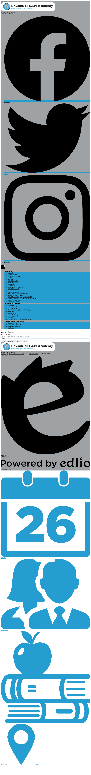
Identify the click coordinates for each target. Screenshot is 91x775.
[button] (9, 271)
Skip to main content (6, 1)
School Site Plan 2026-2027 (16, 295)
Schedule (10, 279)
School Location (12, 274)
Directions (38, 764)
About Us (10, 273)
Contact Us (11, 277)
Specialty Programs (13, 292)
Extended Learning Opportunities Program (20, 310)
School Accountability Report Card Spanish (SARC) (22, 298)
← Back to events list (8, 341)
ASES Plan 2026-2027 (14, 300)
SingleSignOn (12, 313)
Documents (11, 284)
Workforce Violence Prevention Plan (18, 293)
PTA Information (12, 308)
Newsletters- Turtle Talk (14, 324)
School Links (11, 318)
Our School (11, 328)
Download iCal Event (23, 336)
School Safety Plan (13, 281)
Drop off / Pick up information (16, 315)
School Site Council (13, 289)
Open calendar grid (21, 341)
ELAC (10, 290)
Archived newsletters (14, 326)
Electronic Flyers (12, 323)
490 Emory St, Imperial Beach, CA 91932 (12, 354)
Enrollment (11, 305)
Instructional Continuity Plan (16, 287)
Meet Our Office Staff (14, 276)
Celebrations (11, 285)
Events (3, 338)
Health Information (13, 307)
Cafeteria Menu (12, 316)
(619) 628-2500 (33, 354)
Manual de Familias (13, 301)
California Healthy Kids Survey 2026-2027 (20, 319)
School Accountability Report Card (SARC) (20, 297)
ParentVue (11, 311)
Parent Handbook (13, 282)
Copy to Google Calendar (8, 336)
